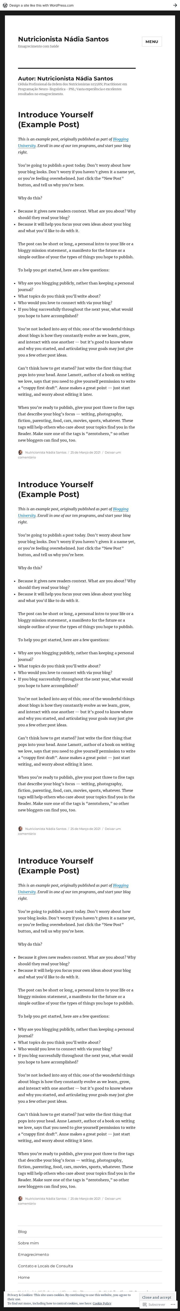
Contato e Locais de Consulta (45, 1266)
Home (24, 1277)
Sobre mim (28, 1243)
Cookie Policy (102, 1303)
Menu (152, 42)
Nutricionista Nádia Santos (63, 39)
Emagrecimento (33, 1254)
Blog (22, 1231)
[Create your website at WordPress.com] (90, 5)
